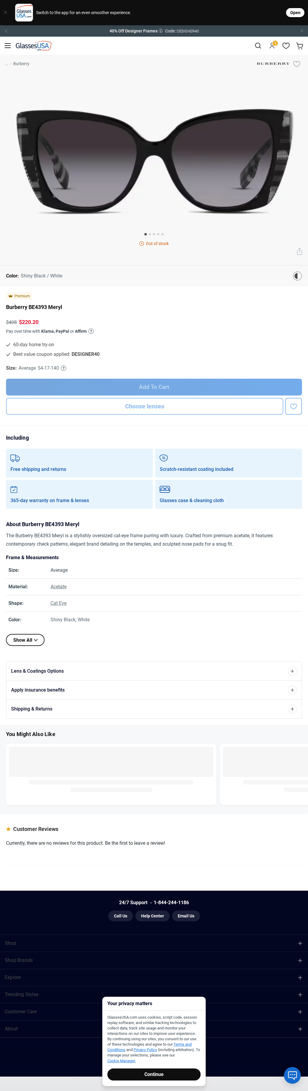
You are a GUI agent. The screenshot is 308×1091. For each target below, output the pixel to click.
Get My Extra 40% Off (154, 564)
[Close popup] (109, 477)
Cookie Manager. (121, 1061)
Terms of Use (143, 608)
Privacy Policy (169, 608)
